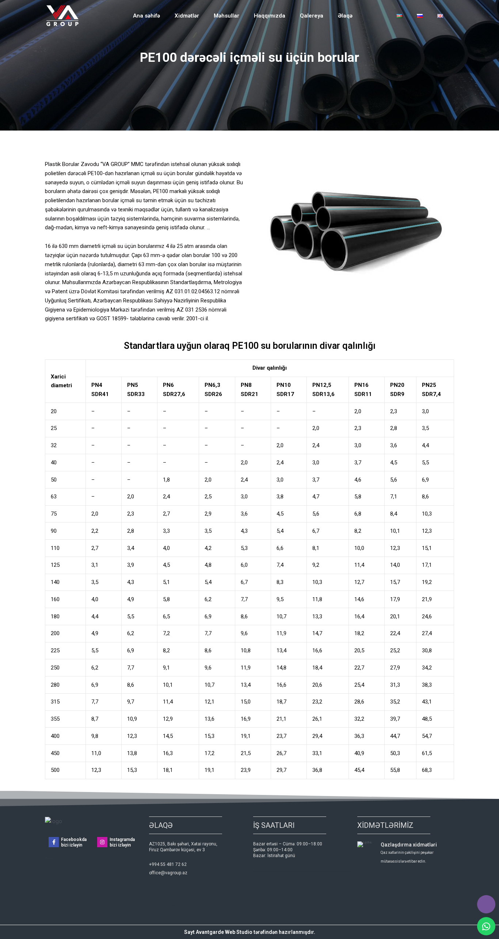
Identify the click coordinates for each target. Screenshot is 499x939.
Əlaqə (345, 15)
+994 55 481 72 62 (168, 864)
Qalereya (311, 15)
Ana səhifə (146, 15)
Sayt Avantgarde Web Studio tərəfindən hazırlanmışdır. (249, 932)
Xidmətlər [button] (187, 15)
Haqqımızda (269, 15)
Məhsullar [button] (226, 15)
